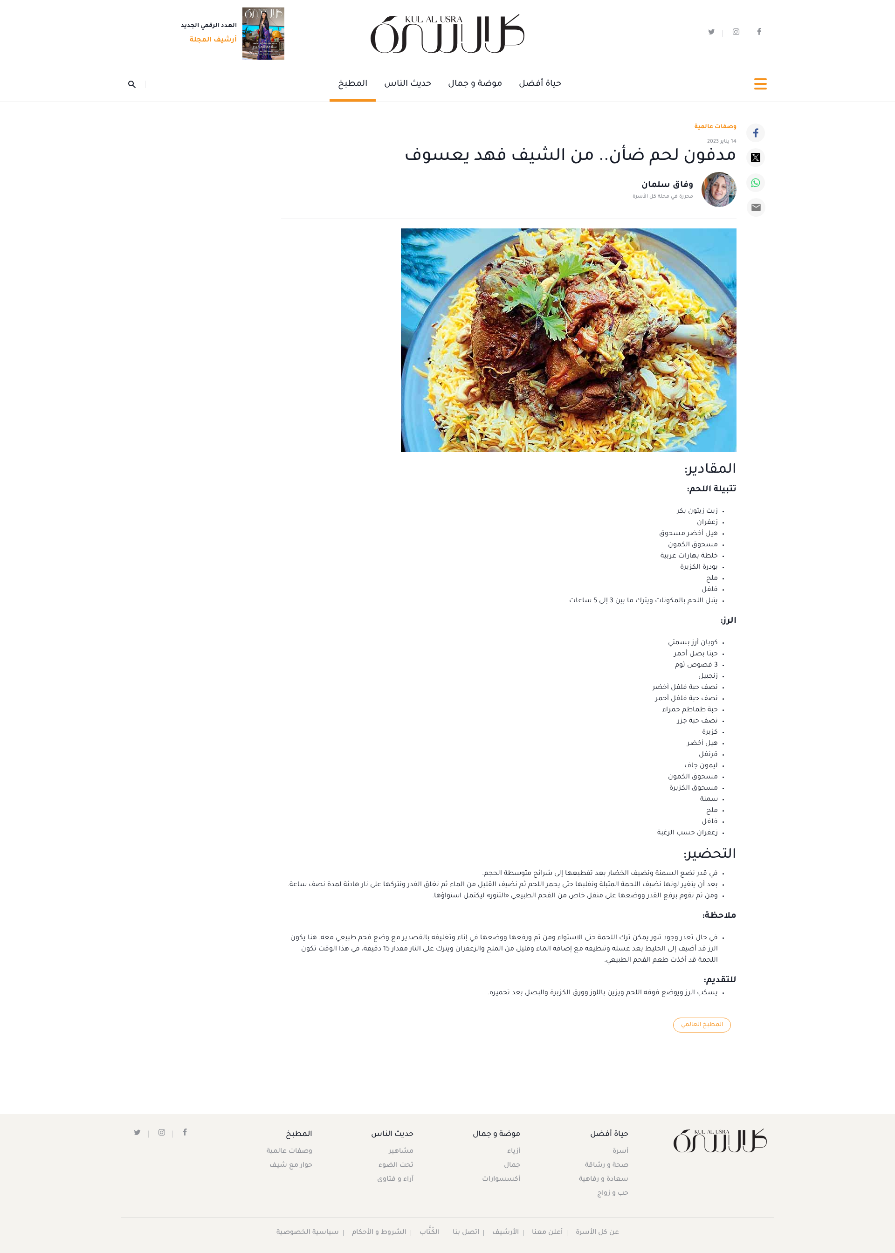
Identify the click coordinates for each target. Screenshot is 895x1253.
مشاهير (401, 1152)
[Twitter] (755, 157)
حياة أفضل (540, 84)
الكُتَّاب (430, 1233)
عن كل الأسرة (597, 1233)
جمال (512, 1166)
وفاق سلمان (667, 185)
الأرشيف (505, 1233)
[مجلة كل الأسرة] (719, 1140)
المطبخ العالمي (702, 1025)
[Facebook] (755, 133)
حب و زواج (612, 1194)
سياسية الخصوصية (307, 1233)
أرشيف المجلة (213, 40)
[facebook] (759, 34)
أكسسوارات (501, 1180)
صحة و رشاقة (606, 1166)
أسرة (620, 1152)
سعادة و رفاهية (603, 1180)
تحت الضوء (396, 1166)
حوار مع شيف (290, 1166)
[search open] (136, 84)
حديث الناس (407, 84)
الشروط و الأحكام (379, 1233)
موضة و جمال (475, 84)
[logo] (447, 34)
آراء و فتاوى (395, 1180)
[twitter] (711, 34)
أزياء (513, 1152)
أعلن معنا (547, 1233)
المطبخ (352, 84)
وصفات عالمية (716, 127)
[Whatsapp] (755, 182)
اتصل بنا (466, 1233)
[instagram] (736, 34)
